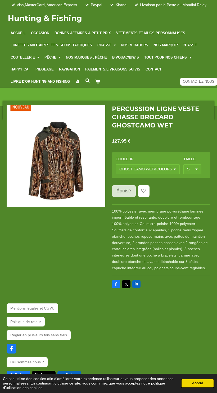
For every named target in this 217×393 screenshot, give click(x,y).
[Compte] (78, 82)
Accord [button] (197, 383)
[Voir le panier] (98, 82)
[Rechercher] (88, 81)
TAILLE (189, 159)
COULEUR (125, 159)
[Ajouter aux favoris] (144, 191)
